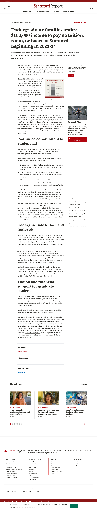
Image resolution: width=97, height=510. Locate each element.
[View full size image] (54, 88)
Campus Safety (54, 469)
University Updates (32, 488)
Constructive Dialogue (11, 462)
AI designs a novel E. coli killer (78, 220)
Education (31, 471)
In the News (23, 488)
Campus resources (55, 467)
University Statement (11, 466)
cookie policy (31, 508)
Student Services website (34, 312)
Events (52, 473)
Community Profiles (13, 488)
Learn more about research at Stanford (77, 139)
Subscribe (72, 488)
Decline (83, 506)
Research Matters (33, 462)
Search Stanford (42, 502)
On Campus (56, 12)
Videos (5, 488)
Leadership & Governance (12, 477)
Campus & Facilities (10, 471)
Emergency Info (52, 502)
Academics (76, 462)
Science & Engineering (34, 477)
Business (31, 466)
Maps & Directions (31, 502)
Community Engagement (57, 462)
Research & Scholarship (42, 12)
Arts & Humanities (33, 464)
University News (27, 12)
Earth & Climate (32, 467)
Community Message (11, 467)
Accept (74, 506)
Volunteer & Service (78, 466)
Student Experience (68, 12)
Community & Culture (56, 471)
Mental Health (77, 464)
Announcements (43, 488)
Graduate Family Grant (32, 333)
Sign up (71, 75)
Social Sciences (32, 479)
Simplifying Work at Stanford (13, 464)
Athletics (53, 466)
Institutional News (80, 22)
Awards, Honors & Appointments (14, 469)
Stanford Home (20, 502)
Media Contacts (81, 488)
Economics (31, 469)
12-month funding (47, 322)
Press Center (90, 488)
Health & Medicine (33, 473)
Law (30, 475)
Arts (52, 464)
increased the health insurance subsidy (30, 326)
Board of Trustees (22, 351)
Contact (66, 488)
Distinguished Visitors (11, 473)
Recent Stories (52, 488)
